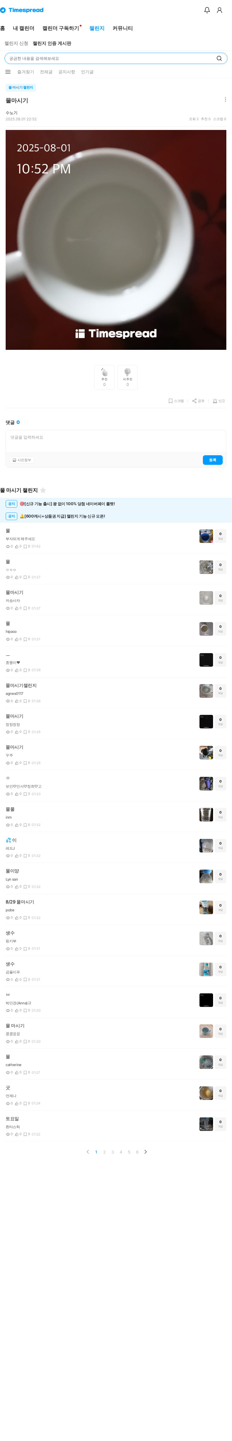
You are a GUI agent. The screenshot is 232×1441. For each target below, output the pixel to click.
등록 (212, 460)
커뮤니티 (123, 28)
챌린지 (97, 28)
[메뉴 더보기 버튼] (8, 72)
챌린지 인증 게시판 (52, 43)
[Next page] (145, 1151)
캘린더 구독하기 (60, 28)
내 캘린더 (24, 28)
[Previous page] (88, 1151)
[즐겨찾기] (43, 490)
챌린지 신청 (16, 43)
